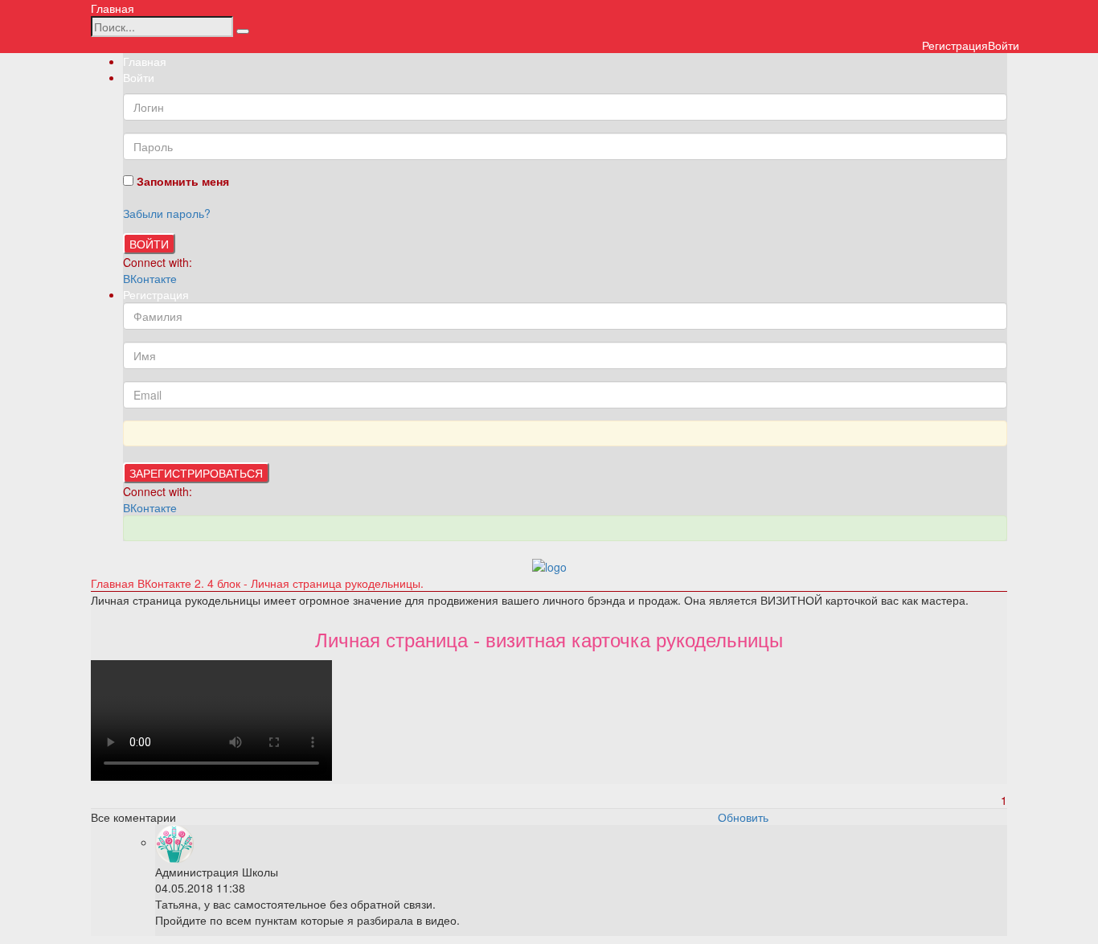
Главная (112, 8)
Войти (149, 244)
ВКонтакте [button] (150, 278)
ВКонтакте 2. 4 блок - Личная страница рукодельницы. (280, 583)
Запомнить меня (181, 181)
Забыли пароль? (167, 213)
